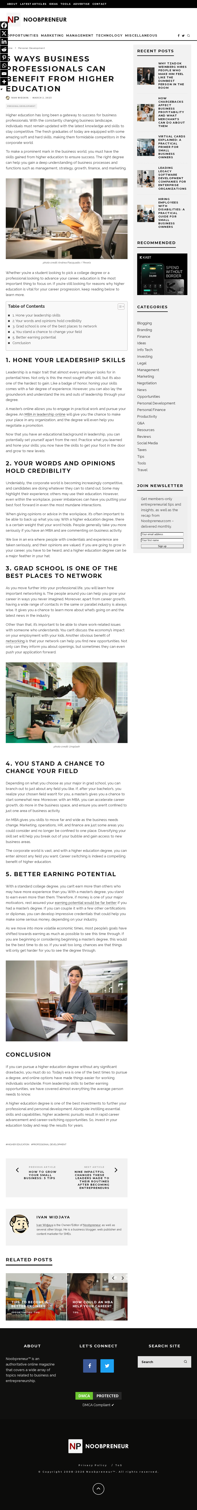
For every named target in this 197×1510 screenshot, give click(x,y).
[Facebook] (4, 25)
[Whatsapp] (4, 66)
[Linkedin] (4, 41)
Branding (144, 330)
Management (79, 35)
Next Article (94, 1167)
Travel (142, 470)
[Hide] (1, 89)
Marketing (52, 35)
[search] (185, 1362)
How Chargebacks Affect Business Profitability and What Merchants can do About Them (171, 112)
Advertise (81, 3)
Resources (145, 430)
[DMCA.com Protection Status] (98, 1399)
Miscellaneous (141, 35)
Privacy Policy (92, 1465)
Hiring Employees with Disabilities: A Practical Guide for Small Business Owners (171, 213)
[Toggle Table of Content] (119, 306)
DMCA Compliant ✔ (98, 1405)
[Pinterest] (4, 57)
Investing (144, 356)
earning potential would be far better (86, 903)
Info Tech (145, 350)
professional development (49, 1144)
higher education (18, 1144)
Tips (140, 456)
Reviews (144, 437)
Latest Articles (33, 3)
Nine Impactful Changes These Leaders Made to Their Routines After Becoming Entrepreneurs (92, 1180)
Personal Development (21, 106)
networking (15, 641)
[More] (4, 82)
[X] (4, 33)
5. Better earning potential (34, 337)
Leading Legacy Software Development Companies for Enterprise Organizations (172, 178)
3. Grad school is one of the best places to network (55, 326)
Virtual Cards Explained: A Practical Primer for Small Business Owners (172, 147)
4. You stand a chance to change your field (47, 332)
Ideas (53, 3)
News (142, 390)
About (12, 3)
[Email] (4, 74)
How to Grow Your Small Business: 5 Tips (40, 1175)
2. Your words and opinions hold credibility (47, 321)
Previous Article (42, 1167)
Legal (141, 363)
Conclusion (22, 343)
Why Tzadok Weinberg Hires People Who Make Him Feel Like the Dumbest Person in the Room (172, 75)
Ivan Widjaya (20, 98)
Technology (109, 35)
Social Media (147, 443)
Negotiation (147, 383)
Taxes (142, 450)
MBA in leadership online (44, 414)
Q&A (140, 423)
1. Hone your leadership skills (36, 315)
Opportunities (23, 35)
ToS (118, 1465)
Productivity (147, 416)
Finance (143, 337)
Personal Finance (151, 410)
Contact (99, 3)
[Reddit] (4, 49)
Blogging (144, 323)
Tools (65, 3)
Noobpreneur (91, 1225)
